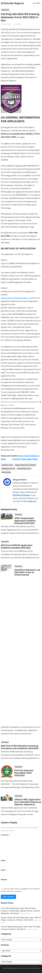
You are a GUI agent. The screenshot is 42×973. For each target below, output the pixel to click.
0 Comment (17, 24)
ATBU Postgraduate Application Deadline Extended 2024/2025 (24, 520)
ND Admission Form (24, 469)
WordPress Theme (25, 968)
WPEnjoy (36, 968)
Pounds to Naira (17, 242)
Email (3, 870)
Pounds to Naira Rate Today (24, 459)
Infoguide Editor (20, 479)
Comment (5, 835)
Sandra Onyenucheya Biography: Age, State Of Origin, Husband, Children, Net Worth (21, 918)
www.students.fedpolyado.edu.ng (15, 298)
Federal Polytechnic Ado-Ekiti (25, 465)
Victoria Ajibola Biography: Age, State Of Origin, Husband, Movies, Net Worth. (21, 927)
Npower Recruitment (21, 208)
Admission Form (7, 465)
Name (4, 860)
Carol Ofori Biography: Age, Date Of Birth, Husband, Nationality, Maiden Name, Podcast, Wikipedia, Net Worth (20, 911)
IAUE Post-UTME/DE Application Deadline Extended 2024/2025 (17, 546)
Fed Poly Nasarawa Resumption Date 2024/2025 (23, 773)
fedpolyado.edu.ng (8, 469)
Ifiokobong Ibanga (21, 495)
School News (6, 472)
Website (4, 880)
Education (5, 10)
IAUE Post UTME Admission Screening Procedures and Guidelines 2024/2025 (20, 747)
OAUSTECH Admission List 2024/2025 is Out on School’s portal (27, 572)
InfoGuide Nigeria (12, 3)
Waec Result (22, 80)
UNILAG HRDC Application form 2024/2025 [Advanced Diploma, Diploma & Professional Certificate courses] (27, 804)
